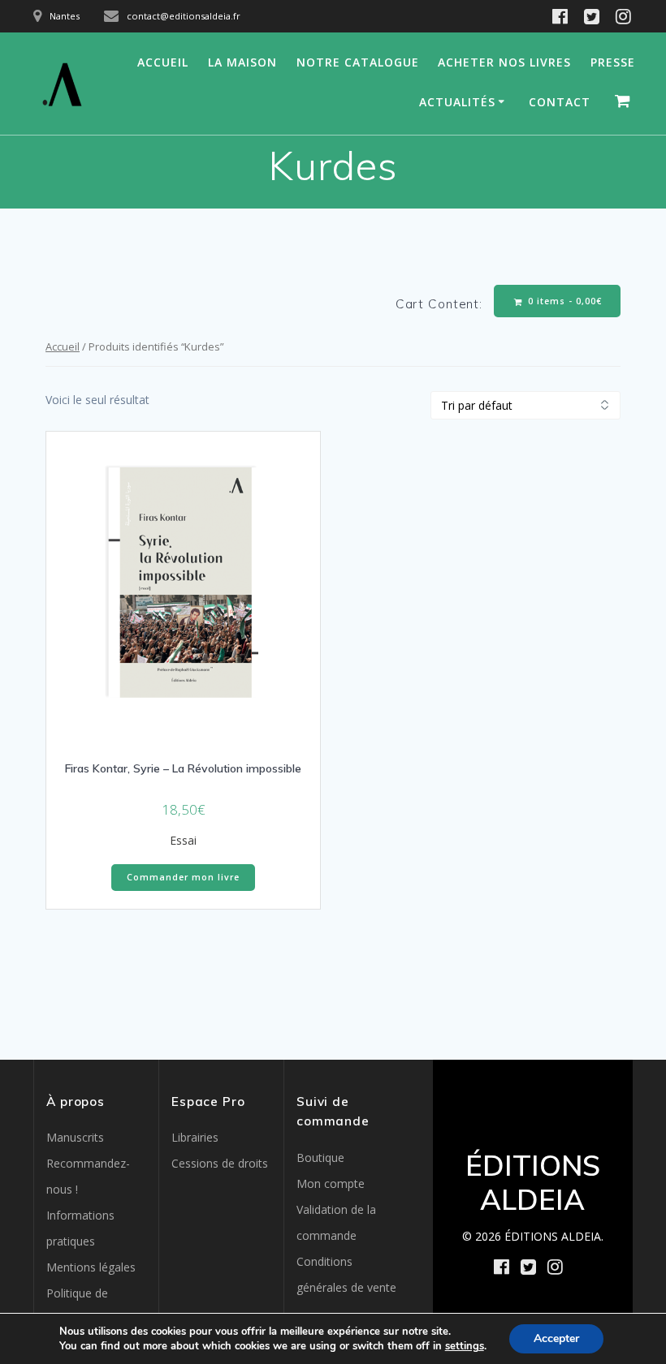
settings (464, 1346)
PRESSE (612, 62)
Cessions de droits (219, 1163)
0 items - (563, 301)
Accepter (556, 1338)
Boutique (320, 1157)
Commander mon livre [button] (183, 877)
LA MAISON (242, 62)
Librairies (194, 1137)
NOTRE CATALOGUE (357, 62)
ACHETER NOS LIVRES (504, 62)
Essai (183, 840)
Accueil (62, 346)
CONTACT (559, 102)
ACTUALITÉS (457, 102)
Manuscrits (75, 1137)
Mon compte (330, 1183)
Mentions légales (91, 1267)
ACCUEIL (162, 62)
